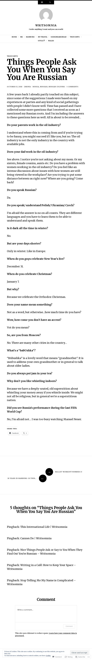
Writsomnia (46, 25)
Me (21, 37)
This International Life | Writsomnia (43, 526)
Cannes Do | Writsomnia (35, 538)
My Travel (42, 37)
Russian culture (57, 87)
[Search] (50, 2)
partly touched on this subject (60, 94)
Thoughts (75, 37)
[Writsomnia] (46, 15)
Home (14, 37)
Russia (36, 87)
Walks (51, 41)
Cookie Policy (50, 655)
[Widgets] (42, 2)
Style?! (41, 41)
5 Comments (72, 87)
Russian (44, 87)
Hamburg (30, 37)
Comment (69, 626)
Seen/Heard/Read (59, 37)
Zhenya (27, 87)
